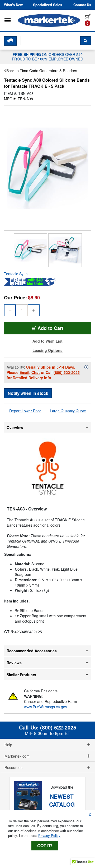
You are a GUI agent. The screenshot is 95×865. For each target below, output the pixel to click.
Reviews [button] (14, 662)
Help (8, 744)
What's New (13, 4)
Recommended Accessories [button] (32, 650)
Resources (13, 767)
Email (24, 372)
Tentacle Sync (15, 273)
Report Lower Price (25, 410)
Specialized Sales (47, 4)
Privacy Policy (49, 835)
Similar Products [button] (21, 674)
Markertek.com (17, 756)
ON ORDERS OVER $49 (47, 56)
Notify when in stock (28, 393)
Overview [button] (15, 427)
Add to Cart (50, 328)
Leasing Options (47, 350)
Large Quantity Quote (68, 410)
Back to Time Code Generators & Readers (41, 70)
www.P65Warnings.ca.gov (45, 706)
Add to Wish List (47, 341)
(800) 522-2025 (67, 372)
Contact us (82, 4)
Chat (35, 372)
